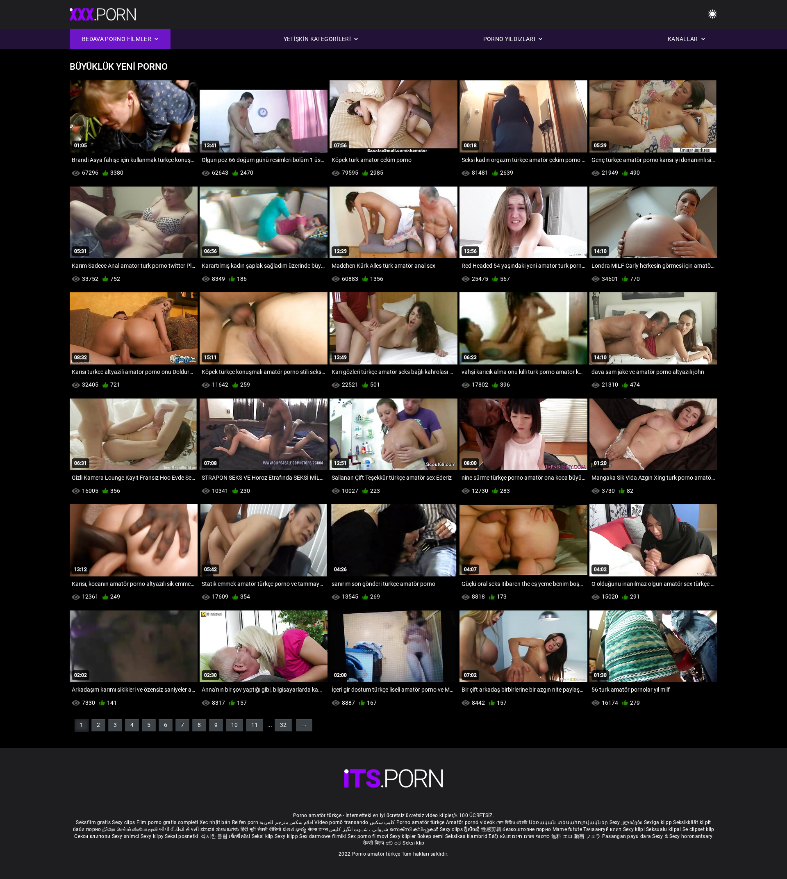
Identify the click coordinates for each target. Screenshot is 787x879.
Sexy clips (124, 822)
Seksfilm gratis (93, 822)
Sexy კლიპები (627, 822)
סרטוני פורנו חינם (531, 836)
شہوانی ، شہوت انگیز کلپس (359, 829)
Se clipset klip (698, 829)
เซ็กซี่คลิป (240, 836)
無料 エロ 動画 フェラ (576, 836)
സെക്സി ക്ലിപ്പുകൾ (414, 829)
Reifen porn (245, 822)
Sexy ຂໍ (660, 836)
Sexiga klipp (658, 822)
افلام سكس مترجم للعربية (286, 822)
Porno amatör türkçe (420, 822)
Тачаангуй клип (603, 829)
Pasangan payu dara (627, 836)
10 (234, 725)
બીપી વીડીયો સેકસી (179, 829)
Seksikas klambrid (467, 836)
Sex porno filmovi (368, 836)
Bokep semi (430, 836)
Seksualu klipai (664, 829)
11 (254, 725)
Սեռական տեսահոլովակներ (569, 822)
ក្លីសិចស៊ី (472, 829)
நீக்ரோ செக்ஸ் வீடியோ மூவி (130, 829)
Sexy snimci (126, 836)
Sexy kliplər (403, 836)
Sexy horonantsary (691, 836)
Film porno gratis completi (167, 822)
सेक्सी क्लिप (374, 843)
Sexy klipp (287, 836)
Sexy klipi (634, 829)
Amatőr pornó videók (470, 822)
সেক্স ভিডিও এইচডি (512, 822)
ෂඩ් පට (394, 843)
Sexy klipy (153, 836)
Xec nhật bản (215, 822)
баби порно (87, 829)
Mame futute (567, 829)
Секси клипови (92, 836)
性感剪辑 (492, 829)
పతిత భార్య (295, 829)
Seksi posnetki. (183, 836)
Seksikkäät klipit (692, 822)
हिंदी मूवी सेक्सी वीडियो (261, 829)
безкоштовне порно (527, 829)
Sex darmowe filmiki (322, 836)
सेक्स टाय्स (318, 829)
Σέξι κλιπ (500, 836)
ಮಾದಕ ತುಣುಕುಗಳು (220, 829)
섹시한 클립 (215, 836)
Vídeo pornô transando (341, 822)
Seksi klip (263, 836)
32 (283, 725)
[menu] (712, 14)
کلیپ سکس (382, 822)
